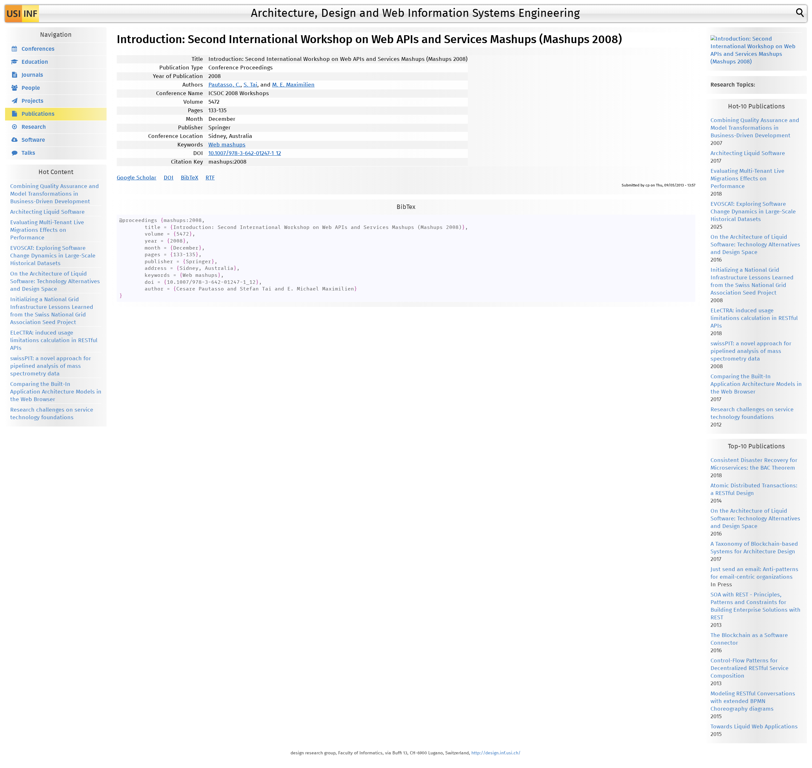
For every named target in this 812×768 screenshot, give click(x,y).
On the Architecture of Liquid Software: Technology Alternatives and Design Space (55, 281)
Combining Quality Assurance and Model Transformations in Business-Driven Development (54, 194)
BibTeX (189, 178)
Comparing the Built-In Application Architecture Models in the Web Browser (56, 391)
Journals (32, 75)
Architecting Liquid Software (47, 212)
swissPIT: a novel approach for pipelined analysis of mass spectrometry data (50, 366)
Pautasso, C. (224, 85)
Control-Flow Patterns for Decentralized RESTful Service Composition (749, 668)
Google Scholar (136, 178)
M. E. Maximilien (293, 85)
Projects (32, 101)
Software (33, 140)
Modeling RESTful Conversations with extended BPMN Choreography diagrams (752, 701)
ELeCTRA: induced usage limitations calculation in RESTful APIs (53, 340)
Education (35, 62)
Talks (28, 153)
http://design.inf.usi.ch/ (496, 753)
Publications (38, 114)
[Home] (22, 13)
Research (34, 127)
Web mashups (227, 145)
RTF (210, 178)
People (31, 88)
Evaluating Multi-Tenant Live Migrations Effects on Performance (47, 230)
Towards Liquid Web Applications (754, 727)
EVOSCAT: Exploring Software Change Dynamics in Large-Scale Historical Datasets (52, 255)
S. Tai (250, 85)
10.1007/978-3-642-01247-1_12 (244, 153)
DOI (169, 178)
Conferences (38, 49)
